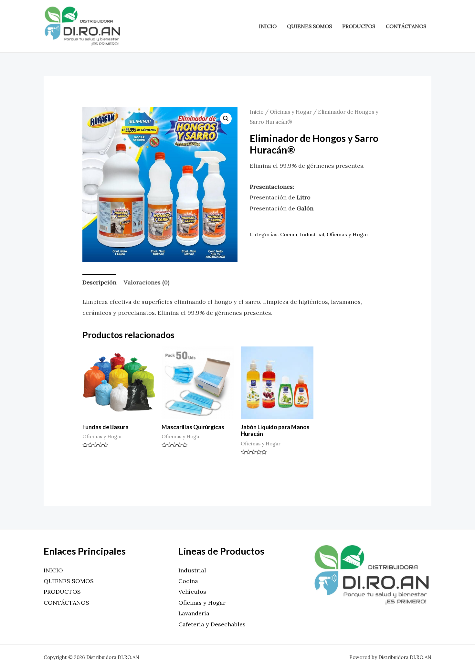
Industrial (312, 234)
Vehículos (192, 591)
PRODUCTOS (358, 26)
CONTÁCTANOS (406, 26)
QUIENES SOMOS (309, 26)
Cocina (288, 234)
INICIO (268, 26)
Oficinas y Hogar (291, 111)
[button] (226, 118)
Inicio (257, 111)
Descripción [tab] (99, 282)
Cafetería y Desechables (212, 624)
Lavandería (193, 613)
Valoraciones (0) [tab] (146, 282)
